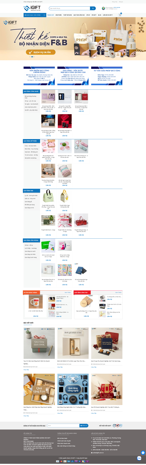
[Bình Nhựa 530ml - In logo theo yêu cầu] (52, 314)
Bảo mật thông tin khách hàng (66, 446)
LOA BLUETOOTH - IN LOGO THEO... (62, 297)
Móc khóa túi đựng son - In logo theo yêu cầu (81, 156)
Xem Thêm (68, 292)
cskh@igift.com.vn (98, 453)
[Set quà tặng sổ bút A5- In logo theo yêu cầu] (48, 270)
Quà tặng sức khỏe (30, 254)
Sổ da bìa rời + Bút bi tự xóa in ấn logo (65, 280)
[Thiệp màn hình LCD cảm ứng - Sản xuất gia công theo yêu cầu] (102, 306)
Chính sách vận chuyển (64, 441)
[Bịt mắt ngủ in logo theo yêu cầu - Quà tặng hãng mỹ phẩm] (65, 171)
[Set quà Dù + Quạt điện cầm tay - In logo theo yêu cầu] (65, 97)
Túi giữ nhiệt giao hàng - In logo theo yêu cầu (81, 230)
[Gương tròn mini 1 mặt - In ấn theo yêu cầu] (65, 146)
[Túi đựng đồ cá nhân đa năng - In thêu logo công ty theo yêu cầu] (102, 298)
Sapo (85, 458)
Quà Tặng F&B (28, 190)
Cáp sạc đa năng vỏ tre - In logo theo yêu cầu (86, 311)
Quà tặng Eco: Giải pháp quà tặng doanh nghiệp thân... (38, 408)
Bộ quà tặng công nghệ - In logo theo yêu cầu (64, 131)
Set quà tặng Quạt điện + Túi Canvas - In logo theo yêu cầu (81, 107)
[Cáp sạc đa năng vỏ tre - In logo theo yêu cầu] (86, 302)
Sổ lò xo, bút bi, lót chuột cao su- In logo (48, 255)
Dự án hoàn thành (30, 292)
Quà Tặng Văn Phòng (31, 240)
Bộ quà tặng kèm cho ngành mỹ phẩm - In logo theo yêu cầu (48, 157)
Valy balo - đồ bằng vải (31, 152)
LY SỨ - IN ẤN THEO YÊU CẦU (35, 311)
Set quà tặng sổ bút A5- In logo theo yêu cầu (48, 280)
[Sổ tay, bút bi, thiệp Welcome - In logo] (65, 246)
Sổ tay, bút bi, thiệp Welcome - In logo (65, 255)
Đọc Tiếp (26, 370)
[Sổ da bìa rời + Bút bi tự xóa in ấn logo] (65, 270)
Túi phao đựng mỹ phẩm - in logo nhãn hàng (48, 181)
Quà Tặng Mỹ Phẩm (30, 141)
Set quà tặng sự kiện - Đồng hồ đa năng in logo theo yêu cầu (48, 132)
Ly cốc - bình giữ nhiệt (31, 195)
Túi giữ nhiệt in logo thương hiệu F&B (65, 206)
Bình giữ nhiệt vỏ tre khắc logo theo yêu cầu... (71, 361)
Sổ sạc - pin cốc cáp (30, 101)
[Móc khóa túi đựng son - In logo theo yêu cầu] (81, 146)
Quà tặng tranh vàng (31, 257)
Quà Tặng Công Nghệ (31, 91)
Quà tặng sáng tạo (81, 292)
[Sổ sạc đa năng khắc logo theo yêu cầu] (81, 270)
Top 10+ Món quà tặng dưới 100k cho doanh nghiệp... (37, 362)
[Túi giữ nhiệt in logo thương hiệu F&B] (65, 196)
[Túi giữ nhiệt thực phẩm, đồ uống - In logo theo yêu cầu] (48, 196)
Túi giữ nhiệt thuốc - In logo (48, 230)
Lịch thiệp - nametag (30, 248)
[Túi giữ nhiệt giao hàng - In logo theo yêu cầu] (81, 220)
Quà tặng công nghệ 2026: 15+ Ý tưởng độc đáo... (71, 407)
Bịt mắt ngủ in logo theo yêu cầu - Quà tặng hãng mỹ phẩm (65, 181)
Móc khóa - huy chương (31, 149)
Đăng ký (121, 1)
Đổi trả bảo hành (62, 438)
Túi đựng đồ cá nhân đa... (114, 297)
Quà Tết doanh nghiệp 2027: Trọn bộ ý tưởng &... (105, 407)
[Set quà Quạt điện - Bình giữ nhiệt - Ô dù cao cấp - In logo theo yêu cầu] (48, 97)
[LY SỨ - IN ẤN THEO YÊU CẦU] (35, 302)
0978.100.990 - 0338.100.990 (101, 450)
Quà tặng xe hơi (29, 207)
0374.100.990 (113, 450)
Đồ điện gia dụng (30, 204)
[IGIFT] (32, 8)
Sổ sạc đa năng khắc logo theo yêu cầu (81, 280)
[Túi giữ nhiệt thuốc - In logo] (48, 220)
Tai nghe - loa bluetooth (31, 104)
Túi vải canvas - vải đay (31, 155)
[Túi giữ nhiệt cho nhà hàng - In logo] (65, 220)
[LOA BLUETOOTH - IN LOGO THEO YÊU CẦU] (52, 298)
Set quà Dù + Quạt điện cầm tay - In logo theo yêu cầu (64, 107)
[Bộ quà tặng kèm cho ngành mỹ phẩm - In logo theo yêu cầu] (48, 146)
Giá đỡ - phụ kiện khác (31, 110)
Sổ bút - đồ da (29, 245)
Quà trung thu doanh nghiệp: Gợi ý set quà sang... (106, 361)
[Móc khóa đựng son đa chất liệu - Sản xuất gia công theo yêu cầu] (102, 314)
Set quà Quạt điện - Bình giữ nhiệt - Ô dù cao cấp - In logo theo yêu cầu (48, 107)
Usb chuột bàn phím (30, 107)
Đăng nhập (114, 1)
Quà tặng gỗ (28, 201)
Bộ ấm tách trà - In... (62, 304)
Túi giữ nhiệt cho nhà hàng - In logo (64, 230)
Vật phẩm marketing (30, 158)
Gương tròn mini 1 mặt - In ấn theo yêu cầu (64, 156)
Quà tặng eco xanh (30, 251)
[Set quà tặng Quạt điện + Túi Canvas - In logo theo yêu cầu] (81, 97)
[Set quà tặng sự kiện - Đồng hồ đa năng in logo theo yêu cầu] (48, 121)
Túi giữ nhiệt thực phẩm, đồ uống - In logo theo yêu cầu (48, 207)
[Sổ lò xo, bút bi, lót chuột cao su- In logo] (48, 246)
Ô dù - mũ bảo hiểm (30, 146)
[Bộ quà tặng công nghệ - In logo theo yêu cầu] (65, 121)
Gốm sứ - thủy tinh (30, 198)
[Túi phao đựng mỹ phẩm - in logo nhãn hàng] (48, 171)
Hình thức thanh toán (63, 443)
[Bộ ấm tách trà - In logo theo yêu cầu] (52, 306)
